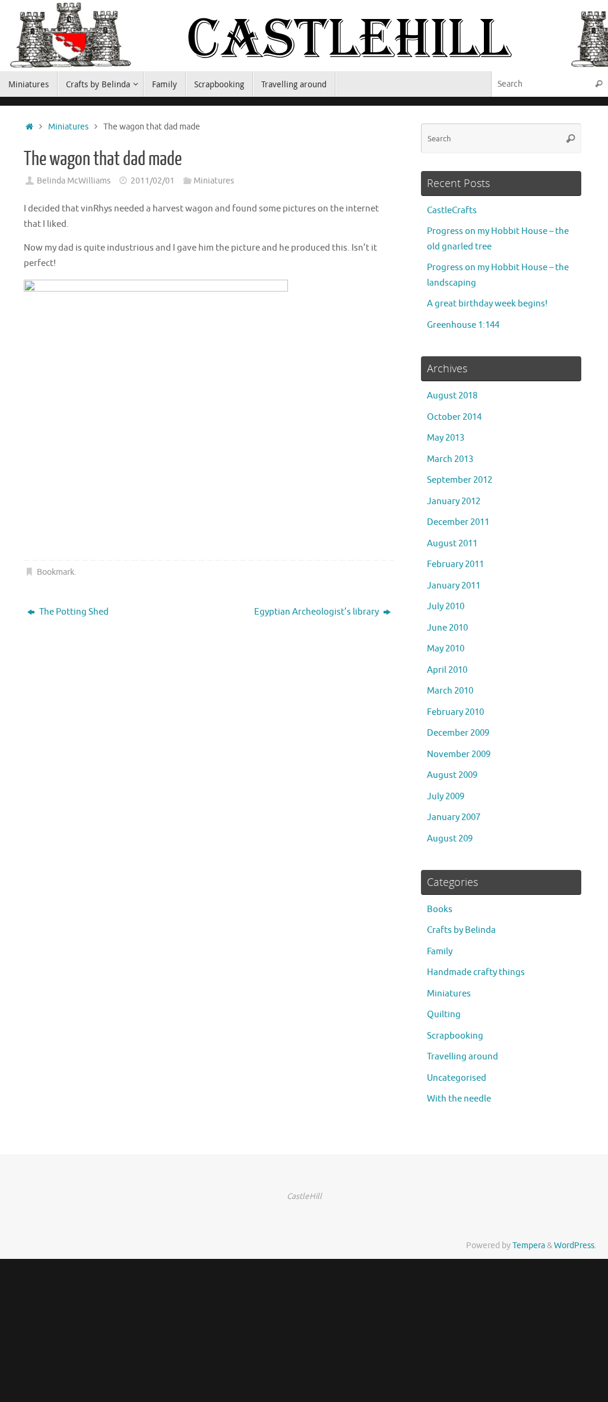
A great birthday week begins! (487, 303)
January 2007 (453, 817)
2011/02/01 (153, 181)
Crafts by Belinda (461, 930)
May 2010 (445, 648)
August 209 (450, 838)
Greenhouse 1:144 (463, 325)
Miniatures (68, 127)
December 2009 (458, 733)
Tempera (528, 1245)
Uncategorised (456, 1078)
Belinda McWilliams (73, 181)
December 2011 (458, 522)
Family (439, 951)
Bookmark (55, 572)
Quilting (444, 1014)
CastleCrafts (452, 210)
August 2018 (452, 395)
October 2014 (454, 417)
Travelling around (462, 1056)
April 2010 (447, 670)
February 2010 (455, 712)
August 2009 (452, 775)
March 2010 (450, 691)
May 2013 (445, 438)
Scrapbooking (455, 1036)
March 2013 (450, 459)
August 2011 (452, 543)
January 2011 (453, 585)
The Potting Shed (73, 612)
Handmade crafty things (476, 972)
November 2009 (458, 754)
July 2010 (445, 606)
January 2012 (453, 501)
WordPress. (575, 1245)
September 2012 (459, 480)
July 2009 (445, 796)
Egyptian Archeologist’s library (317, 612)
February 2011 (455, 564)
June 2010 (447, 628)
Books (439, 909)
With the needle (459, 1098)
